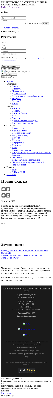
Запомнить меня (34, 23)
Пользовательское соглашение (26, 160)
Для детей (16, 101)
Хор (14, 116)
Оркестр (16, 118)
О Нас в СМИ (18, 172)
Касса (14, 147)
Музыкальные (18, 91)
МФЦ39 (26, 357)
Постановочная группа (22, 123)
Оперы (15, 86)
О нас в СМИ (13, 258)
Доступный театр (20, 135)
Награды (16, 140)
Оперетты (16, 89)
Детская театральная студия (25, 120)
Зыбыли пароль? (11, 28)
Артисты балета (19, 113)
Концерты (16, 98)
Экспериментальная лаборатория (27, 96)
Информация (18, 143)
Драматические (19, 93)
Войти (4, 7)
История (16, 138)
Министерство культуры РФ (26, 348)
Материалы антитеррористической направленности (26, 354)
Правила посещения (21, 150)
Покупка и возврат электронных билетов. (31, 152)
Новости (11, 167)
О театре (11, 125)
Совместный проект (21, 133)
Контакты (11, 174)
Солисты (16, 111)
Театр (14, 169)
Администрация (19, 130)
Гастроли (16, 155)
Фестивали (17, 157)
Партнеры (16, 145)
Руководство (18, 128)
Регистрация (14, 7)
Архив (15, 103)
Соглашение (7, 393)
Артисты (16, 108)
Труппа (10, 106)
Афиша (10, 81)
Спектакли (12, 84)
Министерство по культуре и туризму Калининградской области (26, 342)
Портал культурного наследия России (26, 351)
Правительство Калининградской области (27, 345)
